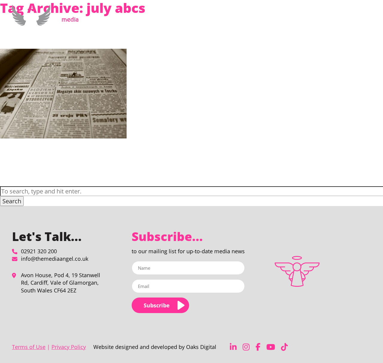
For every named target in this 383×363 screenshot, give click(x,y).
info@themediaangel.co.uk (54, 258)
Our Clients (306, 19)
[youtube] (270, 347)
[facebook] (258, 347)
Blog (328, 19)
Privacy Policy (68, 346)
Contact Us (349, 19)
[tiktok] (284, 347)
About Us (273, 19)
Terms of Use (28, 346)
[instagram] (246, 347)
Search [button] (11, 201)
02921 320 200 (39, 251)
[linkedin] (233, 347)
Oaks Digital (201, 346)
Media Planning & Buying (226, 19)
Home (189, 19)
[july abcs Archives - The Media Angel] (47, 22)
